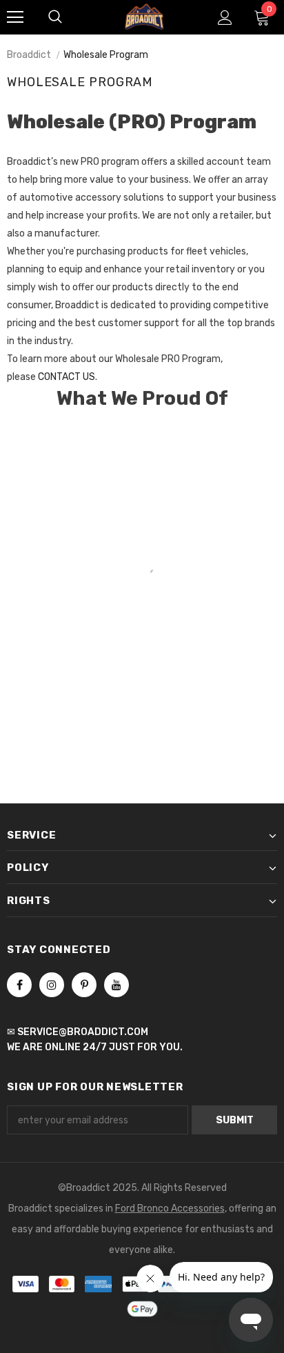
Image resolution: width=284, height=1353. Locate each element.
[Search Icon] (55, 17)
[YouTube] (116, 984)
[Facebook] (19, 984)
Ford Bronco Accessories (170, 1208)
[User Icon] (225, 17)
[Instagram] (51, 984)
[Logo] (144, 16)
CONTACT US (66, 377)
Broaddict (29, 55)
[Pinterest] (84, 984)
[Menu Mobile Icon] (15, 17)
